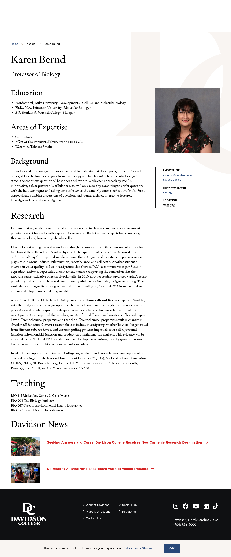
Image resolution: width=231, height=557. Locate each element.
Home (14, 44)
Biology (167, 192)
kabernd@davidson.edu (177, 175)
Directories (129, 511)
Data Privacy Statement (139, 548)
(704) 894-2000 (184, 524)
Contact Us (93, 518)
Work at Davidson (97, 505)
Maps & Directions (98, 511)
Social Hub (129, 505)
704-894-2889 (172, 180)
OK (172, 548)
